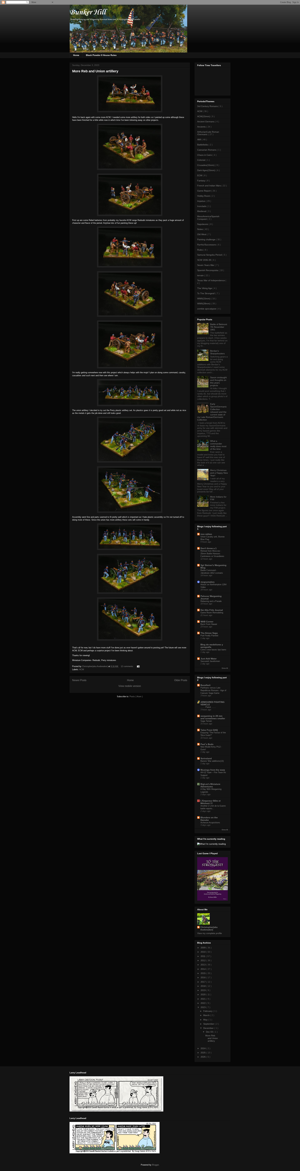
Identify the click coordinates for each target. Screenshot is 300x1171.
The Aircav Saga (209, 633)
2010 (203, 952)
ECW (200, 175)
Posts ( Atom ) (136, 696)
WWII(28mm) (204, 303)
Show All (225, 668)
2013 (203, 964)
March (206, 1015)
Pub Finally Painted (209, 635)
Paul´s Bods (206, 744)
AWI (199, 139)
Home (76, 55)
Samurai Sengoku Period (209, 255)
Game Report (204, 190)
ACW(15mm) (204, 116)
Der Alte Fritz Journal (211, 610)
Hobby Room (204, 196)
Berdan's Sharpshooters (217, 352)
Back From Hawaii (208, 624)
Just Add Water (208, 658)
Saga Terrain (206, 721)
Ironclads (202, 206)
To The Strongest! (206, 293)
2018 (203, 986)
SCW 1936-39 (204, 260)
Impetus (201, 201)
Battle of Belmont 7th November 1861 (218, 327)
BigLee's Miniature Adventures (210, 785)
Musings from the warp (212, 770)
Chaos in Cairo (204, 155)
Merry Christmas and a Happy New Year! (219, 473)
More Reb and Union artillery (95, 71)
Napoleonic (203, 224)
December (208, 1028)
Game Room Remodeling (211, 612)
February (208, 1011)
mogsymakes (207, 582)
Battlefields (203, 144)
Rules (200, 250)
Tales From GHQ (209, 730)
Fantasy (201, 180)
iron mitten (206, 534)
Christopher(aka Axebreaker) (95, 666)
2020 (203, 994)
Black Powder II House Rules (101, 55)
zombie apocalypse (207, 308)
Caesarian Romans (207, 150)
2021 (203, 999)
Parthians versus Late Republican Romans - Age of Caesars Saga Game (213, 690)
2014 (203, 969)
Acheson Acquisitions (210, 822)
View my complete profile (209, 933)
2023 (203, 1007)
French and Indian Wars (209, 185)
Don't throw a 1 (208, 548)
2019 (203, 990)
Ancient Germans (206, 121)
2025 (203, 1052)
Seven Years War (206, 265)
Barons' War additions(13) (212, 761)
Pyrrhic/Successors (207, 244)
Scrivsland (206, 758)
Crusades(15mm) (206, 165)
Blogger (155, 1165)
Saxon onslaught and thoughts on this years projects (218, 381)
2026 (203, 1057)
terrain (200, 275)
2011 (203, 956)
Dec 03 (210, 1032)
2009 (203, 947)
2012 (203, 960)
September (209, 1024)
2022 (203, 1003)
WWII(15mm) (204, 298)
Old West (202, 234)
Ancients (201, 126)
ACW (81, 669)
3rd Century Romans (207, 106)
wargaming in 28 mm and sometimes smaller (212, 717)
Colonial (201, 160)
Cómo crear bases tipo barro (213, 649)
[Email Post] (138, 666)
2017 (203, 982)
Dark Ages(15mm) (206, 170)
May (205, 1019)
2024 (203, 1048)
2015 (203, 973)
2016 (203, 977)
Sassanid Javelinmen (210, 661)
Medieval (202, 211)
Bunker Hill (88, 12)
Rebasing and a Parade (211, 601)
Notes (200, 229)
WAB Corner (206, 621)
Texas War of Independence (211, 280)
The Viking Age (205, 288)
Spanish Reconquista (208, 270)
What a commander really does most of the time (218, 445)
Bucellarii (205, 685)
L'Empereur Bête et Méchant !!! (210, 802)
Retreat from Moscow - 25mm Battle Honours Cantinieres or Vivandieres (212, 554)
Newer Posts (79, 680)
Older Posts (180, 680)
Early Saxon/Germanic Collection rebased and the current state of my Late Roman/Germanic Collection (212, 412)
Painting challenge (206, 239)
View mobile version (129, 686)
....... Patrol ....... (208, 707)
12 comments (127, 666)
